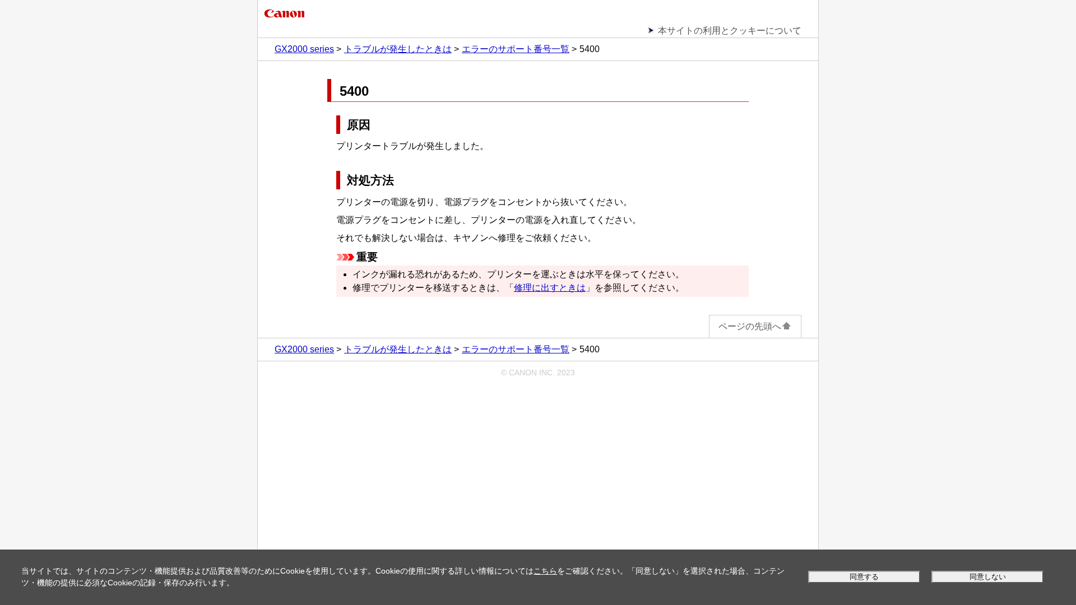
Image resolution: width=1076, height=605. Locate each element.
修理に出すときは (550, 287)
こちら (545, 570)
